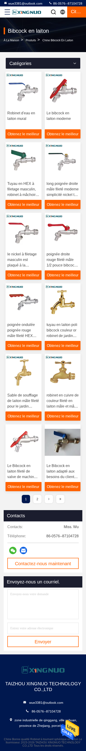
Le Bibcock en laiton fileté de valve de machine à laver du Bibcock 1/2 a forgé (23, 477)
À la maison (11, 40)
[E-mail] (23, 550)
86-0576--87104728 (67, 3)
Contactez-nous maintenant (43, 563)
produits (31, 40)
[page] (49, 499)
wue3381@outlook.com (25, 3)
